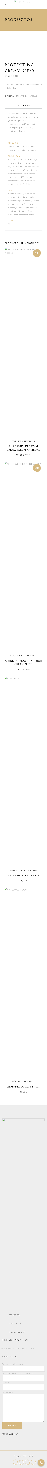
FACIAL (23, 96)
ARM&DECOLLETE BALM (23, 1086)
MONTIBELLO (32, 96)
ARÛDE (17, 96)
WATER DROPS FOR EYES (23, 875)
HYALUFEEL (20, 870)
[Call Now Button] (41, 1462)
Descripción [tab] (23, 105)
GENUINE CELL (20, 655)
